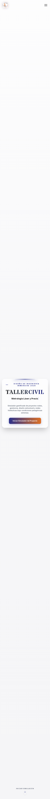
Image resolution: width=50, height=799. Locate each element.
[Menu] (45, 5)
